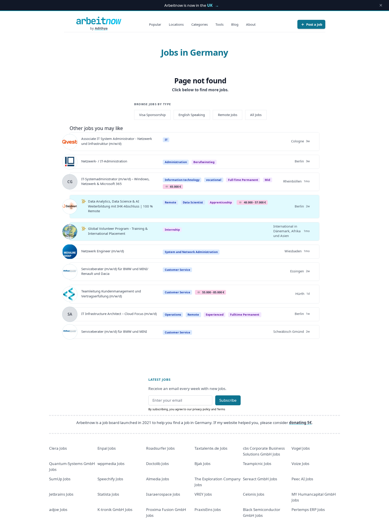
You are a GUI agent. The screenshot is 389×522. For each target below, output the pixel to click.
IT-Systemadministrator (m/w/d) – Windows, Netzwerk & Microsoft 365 (115, 181)
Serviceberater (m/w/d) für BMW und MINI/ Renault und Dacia (114, 271)
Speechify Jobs (110, 478)
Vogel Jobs (301, 448)
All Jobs (256, 114)
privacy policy (201, 409)
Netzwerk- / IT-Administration (104, 161)
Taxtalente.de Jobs (210, 448)
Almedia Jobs (157, 478)
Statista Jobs (108, 494)
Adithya (101, 28)
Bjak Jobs (202, 463)
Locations (176, 24)
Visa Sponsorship (152, 114)
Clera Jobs (58, 448)
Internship (172, 230)
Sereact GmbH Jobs (260, 478)
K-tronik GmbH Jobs (114, 509)
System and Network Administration (191, 252)
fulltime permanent (244, 314)
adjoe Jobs (58, 509)
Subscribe (228, 400)
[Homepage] (98, 20)
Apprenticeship (221, 202)
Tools (219, 24)
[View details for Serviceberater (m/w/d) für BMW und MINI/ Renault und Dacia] (69, 271)
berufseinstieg (204, 162)
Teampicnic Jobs (257, 463)
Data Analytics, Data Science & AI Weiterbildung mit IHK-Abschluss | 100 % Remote (120, 206)
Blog (234, 24)
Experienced (215, 314)
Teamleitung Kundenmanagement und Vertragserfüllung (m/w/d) (111, 293)
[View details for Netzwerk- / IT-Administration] (69, 161)
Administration (176, 162)
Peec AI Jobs (302, 478)
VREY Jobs (203, 494)
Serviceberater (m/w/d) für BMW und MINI (114, 331)
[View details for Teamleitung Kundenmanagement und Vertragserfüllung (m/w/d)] (69, 294)
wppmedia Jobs (110, 463)
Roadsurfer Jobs (160, 448)
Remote (170, 202)
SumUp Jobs (59, 478)
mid (267, 180)
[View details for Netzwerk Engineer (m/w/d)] (69, 251)
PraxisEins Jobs (207, 509)
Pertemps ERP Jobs (308, 509)
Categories (199, 24)
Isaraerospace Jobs (163, 494)
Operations (173, 314)
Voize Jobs (300, 463)
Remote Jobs (227, 114)
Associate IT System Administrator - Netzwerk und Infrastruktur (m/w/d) (116, 141)
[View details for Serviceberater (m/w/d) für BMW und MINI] (69, 332)
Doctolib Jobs (157, 463)
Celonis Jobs (253, 494)
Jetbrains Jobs (61, 494)
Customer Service (177, 270)
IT (166, 140)
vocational (213, 180)
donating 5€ (300, 422)
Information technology (182, 180)
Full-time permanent (243, 180)
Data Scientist (193, 202)
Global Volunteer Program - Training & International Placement (118, 230)
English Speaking (192, 114)
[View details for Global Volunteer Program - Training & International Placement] (69, 231)
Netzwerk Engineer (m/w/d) (102, 251)
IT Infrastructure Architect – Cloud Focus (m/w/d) (119, 313)
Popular (155, 24)
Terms (221, 409)
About (251, 24)
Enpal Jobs (106, 448)
